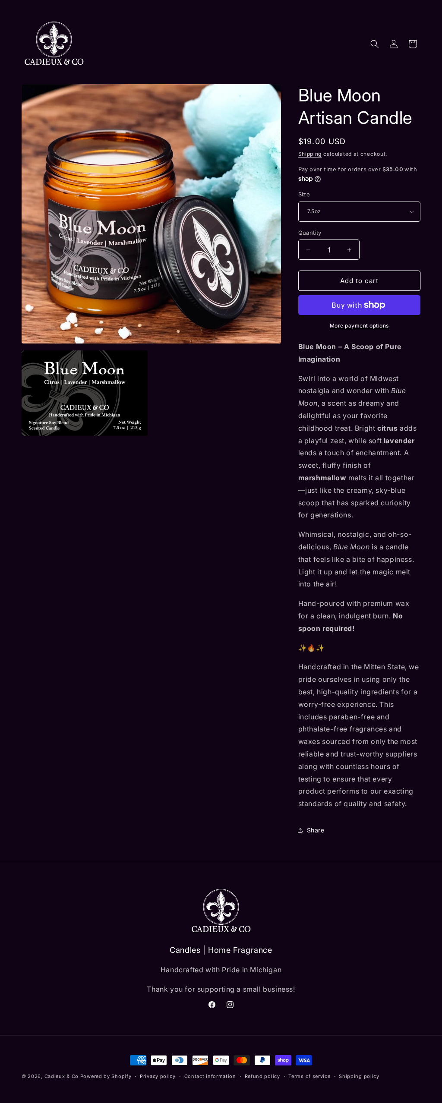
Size (304, 194)
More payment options (359, 325)
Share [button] (316, 830)
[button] (374, 44)
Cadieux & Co (61, 1076)
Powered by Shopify (106, 1076)
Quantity (310, 232)
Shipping (310, 154)
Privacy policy (158, 1076)
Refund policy (262, 1076)
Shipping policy (359, 1076)
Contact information (210, 1076)
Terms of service (309, 1076)
